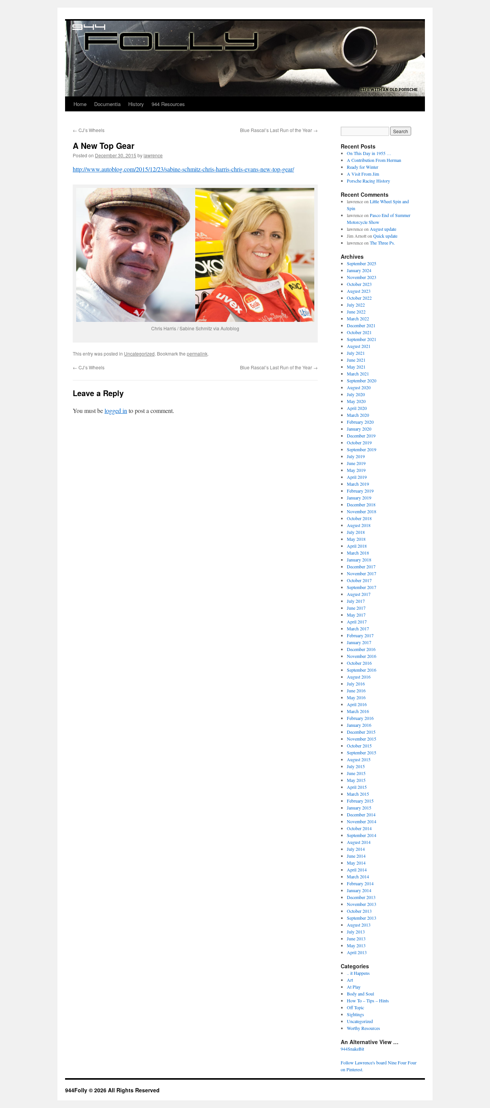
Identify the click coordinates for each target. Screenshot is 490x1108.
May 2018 (356, 539)
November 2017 (361, 573)
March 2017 (358, 628)
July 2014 (356, 849)
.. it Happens (358, 973)
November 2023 (361, 277)
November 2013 (361, 904)
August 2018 (359, 525)
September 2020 (361, 380)
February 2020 (360, 422)
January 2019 (359, 497)
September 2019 (361, 449)
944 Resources (168, 104)
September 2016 (361, 670)
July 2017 (356, 601)
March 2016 (358, 711)
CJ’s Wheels (89, 130)
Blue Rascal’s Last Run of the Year (279, 130)
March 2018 (358, 553)
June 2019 (356, 463)
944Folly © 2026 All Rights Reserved (112, 1090)
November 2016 (361, 656)
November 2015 (361, 739)
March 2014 (358, 876)
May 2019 (356, 470)
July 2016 (356, 683)
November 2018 (361, 511)
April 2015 (357, 787)
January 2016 (359, 725)
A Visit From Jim (363, 174)
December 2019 (361, 435)
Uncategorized (139, 353)
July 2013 (356, 932)
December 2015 (361, 732)
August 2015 (359, 759)
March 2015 (358, 794)
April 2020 (357, 408)
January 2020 (359, 429)
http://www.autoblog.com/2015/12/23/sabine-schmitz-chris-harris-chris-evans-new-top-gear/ (183, 169)
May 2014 (356, 863)
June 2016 (356, 690)
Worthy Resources (363, 1028)
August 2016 (359, 677)
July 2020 (356, 394)
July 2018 (356, 532)
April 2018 (357, 546)
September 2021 (361, 339)
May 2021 (356, 367)
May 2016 (356, 697)
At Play (354, 987)
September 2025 (361, 263)
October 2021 (359, 332)
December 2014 (361, 814)
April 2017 (357, 621)
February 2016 (360, 718)
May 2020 (356, 401)
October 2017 (359, 580)
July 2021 (356, 353)
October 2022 (359, 298)
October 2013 (359, 911)
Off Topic (355, 1007)
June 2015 (356, 773)
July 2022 (356, 305)
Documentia (107, 104)
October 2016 (359, 663)
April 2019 (357, 477)
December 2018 (361, 504)
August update (383, 229)
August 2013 (359, 925)
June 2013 (356, 938)
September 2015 (361, 752)
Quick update (385, 236)
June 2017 (356, 608)
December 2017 (361, 566)
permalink (197, 353)
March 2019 (358, 484)
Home (80, 104)
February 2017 (360, 635)
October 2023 (359, 284)
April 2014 (357, 869)
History (136, 104)
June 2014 (356, 856)
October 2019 (359, 442)
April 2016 (357, 704)
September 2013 (361, 918)
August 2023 (359, 291)
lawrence (153, 155)
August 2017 (359, 594)
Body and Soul (360, 994)
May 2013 (356, 945)
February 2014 (360, 883)
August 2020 (359, 387)
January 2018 (359, 559)
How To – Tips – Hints (368, 1000)
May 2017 (356, 615)
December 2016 (361, 649)
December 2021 (361, 325)
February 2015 (360, 801)
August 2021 (359, 346)
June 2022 (356, 311)
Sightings (355, 1014)
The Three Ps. (382, 243)
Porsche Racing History (368, 181)
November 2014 (361, 821)
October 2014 (359, 828)
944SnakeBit (352, 1049)
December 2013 (361, 897)
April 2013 (357, 952)
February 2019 (360, 491)
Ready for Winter (362, 167)
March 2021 (358, 373)
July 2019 (356, 456)
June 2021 (356, 360)
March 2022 (358, 318)
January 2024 (359, 270)
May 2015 (356, 780)
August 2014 (359, 842)
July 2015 (356, 766)
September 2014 (361, 835)
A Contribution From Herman (374, 160)
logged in (116, 410)
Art (350, 980)
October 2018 (359, 518)
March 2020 (358, 415)
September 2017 (361, 587)
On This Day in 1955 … (369, 153)
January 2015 (359, 807)
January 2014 (359, 890)
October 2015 (359, 745)
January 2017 (359, 642)
